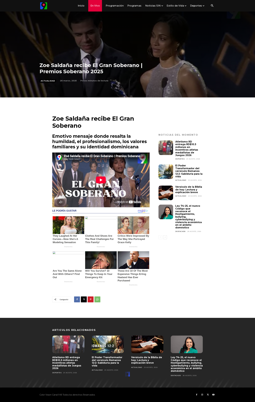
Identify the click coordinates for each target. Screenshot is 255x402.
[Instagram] (202, 395)
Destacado (180, 231)
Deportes (179, 159)
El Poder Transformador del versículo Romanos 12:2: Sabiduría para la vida (188, 171)
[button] (212, 6)
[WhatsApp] (97, 299)
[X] (84, 299)
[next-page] (165, 237)
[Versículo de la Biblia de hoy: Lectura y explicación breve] (165, 193)
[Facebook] (77, 299)
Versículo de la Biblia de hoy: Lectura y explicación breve (188, 189)
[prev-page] (160, 237)
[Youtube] (213, 395)
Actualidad (48, 81)
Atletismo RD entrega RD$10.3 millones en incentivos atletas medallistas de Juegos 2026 (186, 148)
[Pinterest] (91, 299)
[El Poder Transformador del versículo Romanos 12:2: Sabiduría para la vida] (165, 171)
